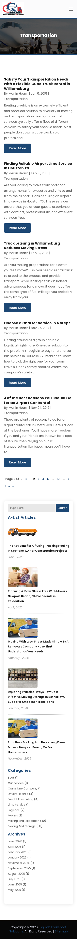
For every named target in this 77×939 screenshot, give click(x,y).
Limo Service (16, 805)
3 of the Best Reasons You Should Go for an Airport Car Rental (37, 400)
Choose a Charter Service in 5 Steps (37, 322)
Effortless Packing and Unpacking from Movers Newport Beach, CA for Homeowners (36, 747)
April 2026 (14, 847)
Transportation (16, 99)
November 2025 (19, 863)
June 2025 (15, 884)
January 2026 (17, 857)
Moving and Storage (22, 826)
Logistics (14, 810)
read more (17, 148)
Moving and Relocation (23, 821)
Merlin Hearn (18, 93)
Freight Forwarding (20, 799)
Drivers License (18, 794)
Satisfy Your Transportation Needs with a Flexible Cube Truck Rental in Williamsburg (37, 84)
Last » (9, 486)
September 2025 (19, 868)
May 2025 (14, 890)
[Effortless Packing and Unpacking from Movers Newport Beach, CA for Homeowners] (23, 728)
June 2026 (15, 841)
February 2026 (17, 852)
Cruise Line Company (22, 788)
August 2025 (16, 874)
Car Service (16, 783)
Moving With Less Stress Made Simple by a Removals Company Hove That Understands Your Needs (38, 646)
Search (62, 508)
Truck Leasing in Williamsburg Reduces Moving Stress (32, 245)
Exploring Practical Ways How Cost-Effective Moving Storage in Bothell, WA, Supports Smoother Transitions (37, 697)
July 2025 (14, 879)
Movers (13, 815)
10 (58, 479)
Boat (11, 778)
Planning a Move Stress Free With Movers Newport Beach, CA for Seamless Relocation (37, 596)
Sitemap (61, 931)
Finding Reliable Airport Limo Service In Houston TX (38, 166)
